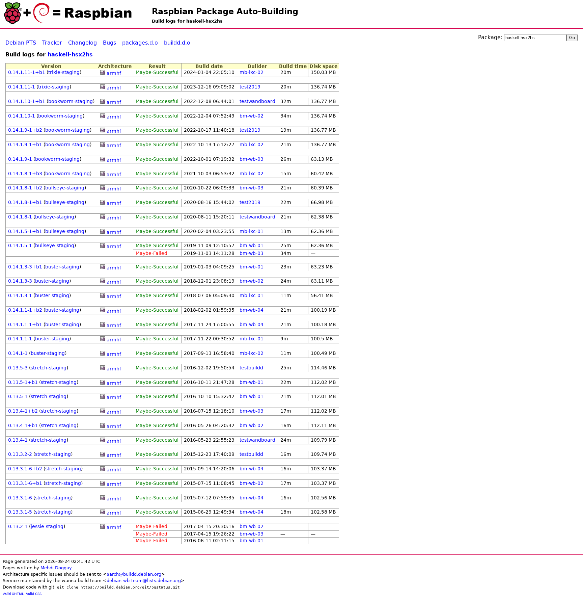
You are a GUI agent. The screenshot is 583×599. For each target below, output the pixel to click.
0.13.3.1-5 (20, 512)
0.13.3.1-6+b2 (25, 468)
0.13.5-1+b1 (23, 382)
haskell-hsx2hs (70, 54)
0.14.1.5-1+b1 (25, 231)
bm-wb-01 (251, 245)
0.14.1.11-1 (21, 86)
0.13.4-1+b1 (23, 425)
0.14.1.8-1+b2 (25, 187)
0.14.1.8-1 (20, 216)
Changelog (82, 43)
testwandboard (257, 101)
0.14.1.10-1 (21, 116)
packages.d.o (140, 43)
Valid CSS (33, 594)
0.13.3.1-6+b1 (25, 483)
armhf (114, 73)
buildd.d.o (177, 43)
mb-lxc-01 (251, 231)
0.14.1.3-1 (20, 295)
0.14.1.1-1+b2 (25, 310)
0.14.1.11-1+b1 (26, 72)
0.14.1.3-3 (20, 281)
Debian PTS (20, 43)
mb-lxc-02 (251, 72)
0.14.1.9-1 (20, 159)
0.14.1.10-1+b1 (26, 101)
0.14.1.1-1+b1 (25, 324)
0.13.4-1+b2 (23, 411)
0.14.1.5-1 (20, 245)
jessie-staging (47, 526)
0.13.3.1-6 (20, 497)
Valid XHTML (13, 594)
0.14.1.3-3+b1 (25, 266)
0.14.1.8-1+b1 (25, 202)
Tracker (52, 43)
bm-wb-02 (251, 116)
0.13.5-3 (18, 367)
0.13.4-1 (18, 440)
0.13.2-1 (18, 526)
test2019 (250, 86)
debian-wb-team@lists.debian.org (144, 580)
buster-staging (62, 266)
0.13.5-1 (18, 396)
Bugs (109, 43)
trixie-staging (64, 72)
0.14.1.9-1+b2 (25, 130)
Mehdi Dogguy (56, 567)
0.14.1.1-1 (20, 338)
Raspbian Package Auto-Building (225, 11)
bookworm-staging (70, 101)
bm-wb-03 (251, 159)
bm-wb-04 (251, 310)
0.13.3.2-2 (20, 454)
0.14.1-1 (18, 353)
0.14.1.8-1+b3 (25, 173)
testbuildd (251, 367)
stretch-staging (48, 367)
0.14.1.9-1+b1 (25, 144)
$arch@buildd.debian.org (134, 574)
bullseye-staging (64, 187)
